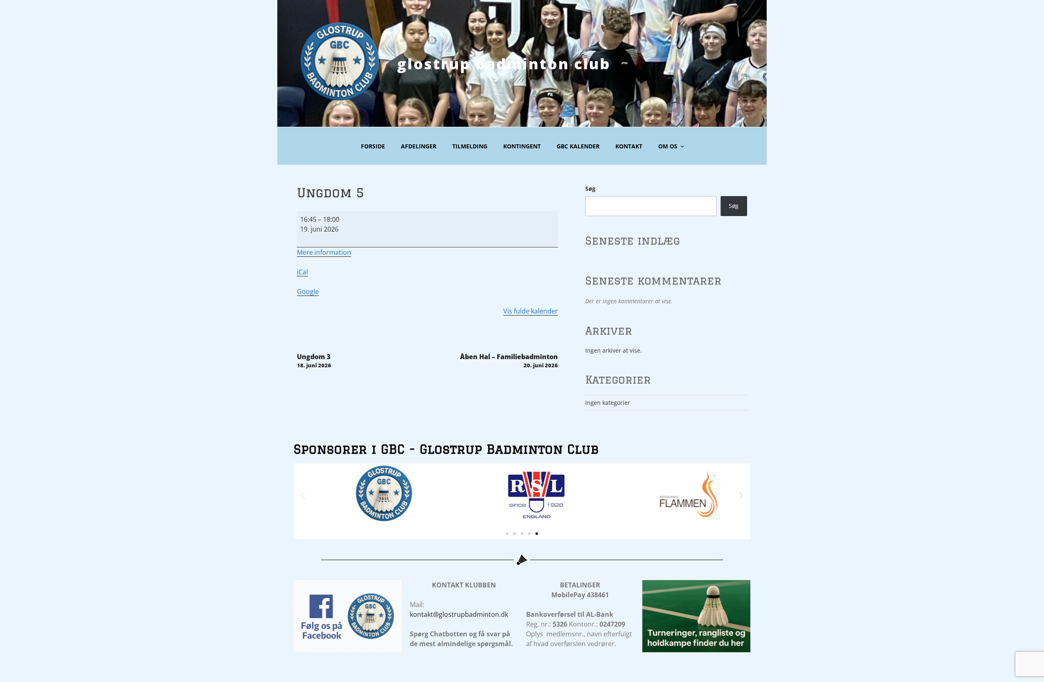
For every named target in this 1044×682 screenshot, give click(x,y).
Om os (667, 146)
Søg (590, 188)
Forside (373, 146)
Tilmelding (469, 146)
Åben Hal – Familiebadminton (509, 360)
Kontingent (522, 146)
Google (308, 291)
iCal (302, 271)
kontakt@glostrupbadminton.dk (459, 614)
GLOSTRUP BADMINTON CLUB (503, 64)
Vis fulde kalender (530, 311)
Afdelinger (418, 146)
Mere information (324, 252)
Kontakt (628, 146)
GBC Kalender (578, 146)
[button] (303, 495)
